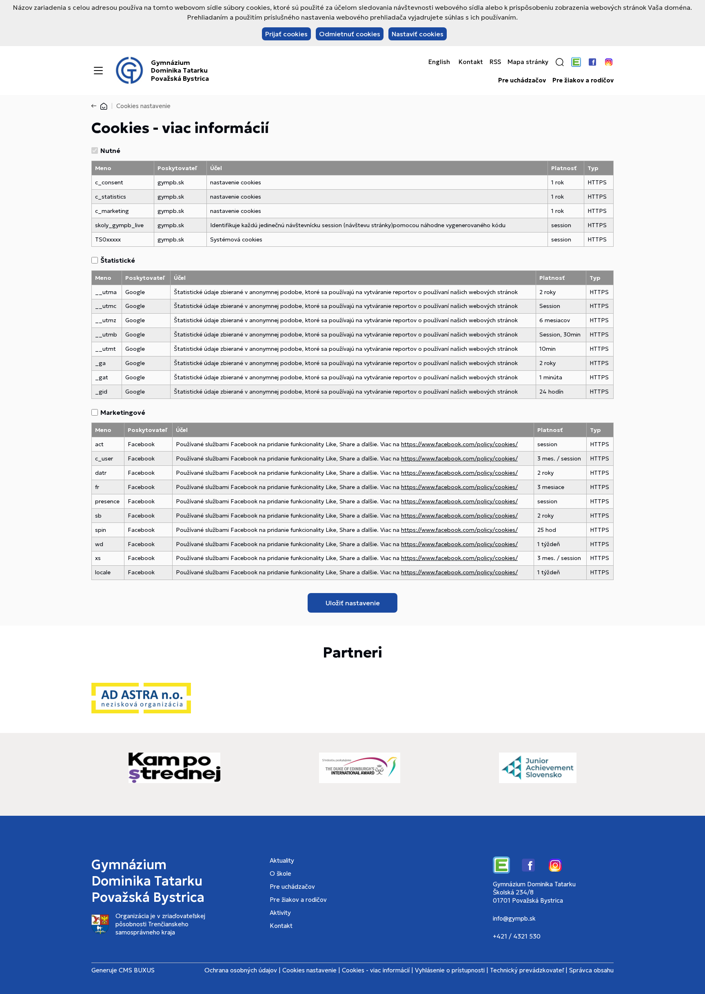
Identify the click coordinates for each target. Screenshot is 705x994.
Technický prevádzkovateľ (527, 970)
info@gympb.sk (514, 918)
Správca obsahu (591, 970)
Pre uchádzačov (522, 80)
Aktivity (280, 913)
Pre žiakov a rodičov (583, 80)
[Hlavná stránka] (104, 106)
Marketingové (122, 412)
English (439, 62)
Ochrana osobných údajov (240, 970)
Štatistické (117, 260)
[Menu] (98, 70)
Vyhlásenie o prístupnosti (450, 970)
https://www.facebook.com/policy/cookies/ (459, 444)
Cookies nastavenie (309, 970)
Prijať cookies (286, 34)
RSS (495, 62)
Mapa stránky (528, 62)
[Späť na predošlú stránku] (95, 106)
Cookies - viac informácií (376, 970)
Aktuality (282, 860)
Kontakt (471, 62)
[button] (560, 62)
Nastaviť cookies (417, 34)
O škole (280, 873)
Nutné (110, 150)
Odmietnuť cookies (349, 34)
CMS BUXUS (137, 970)
